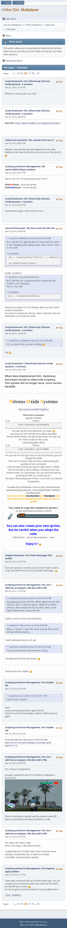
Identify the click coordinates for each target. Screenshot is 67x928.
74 (18, 73)
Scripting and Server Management (22, 166)
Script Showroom (13, 81)
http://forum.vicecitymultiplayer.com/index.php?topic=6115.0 (28, 744)
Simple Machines (40, 925)
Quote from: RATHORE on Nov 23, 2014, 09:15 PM (30, 238)
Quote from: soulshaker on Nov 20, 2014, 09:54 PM (30, 340)
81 (38, 73)
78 (33, 73)
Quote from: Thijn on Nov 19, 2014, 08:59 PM (28, 625)
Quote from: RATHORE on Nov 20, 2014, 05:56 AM (30, 647)
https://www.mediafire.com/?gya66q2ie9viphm (37, 123)
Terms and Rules (31, 922)
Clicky (44, 650)
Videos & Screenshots (16, 140)
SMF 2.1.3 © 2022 (27, 925)
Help (21, 922)
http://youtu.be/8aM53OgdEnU (33, 409)
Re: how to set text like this (41, 228)
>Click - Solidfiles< (13, 895)
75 (21, 73)
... (15, 73)
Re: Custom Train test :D (41, 140)
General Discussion (15, 228)
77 (29, 73)
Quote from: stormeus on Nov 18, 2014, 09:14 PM (30, 598)
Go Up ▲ (44, 922)
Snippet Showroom (14, 555)
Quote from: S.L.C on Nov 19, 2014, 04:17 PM (28, 696)
